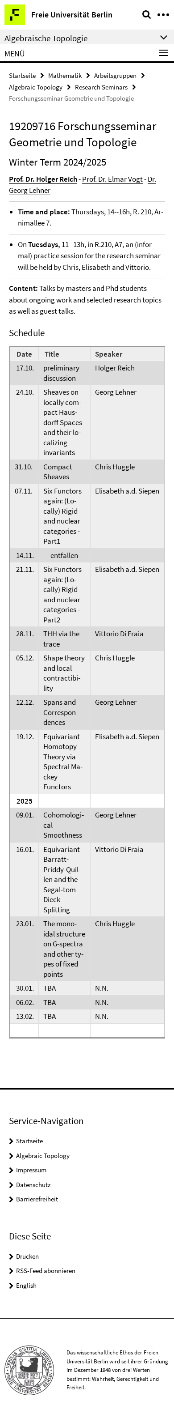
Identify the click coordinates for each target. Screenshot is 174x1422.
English (26, 1285)
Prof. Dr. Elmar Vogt (112, 179)
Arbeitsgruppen (115, 75)
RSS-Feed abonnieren (45, 1270)
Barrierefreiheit (37, 1199)
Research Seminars (101, 87)
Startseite (22, 75)
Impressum (31, 1170)
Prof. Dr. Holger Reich (43, 179)
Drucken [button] (27, 1256)
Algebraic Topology (35, 87)
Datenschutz (33, 1184)
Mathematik (65, 75)
